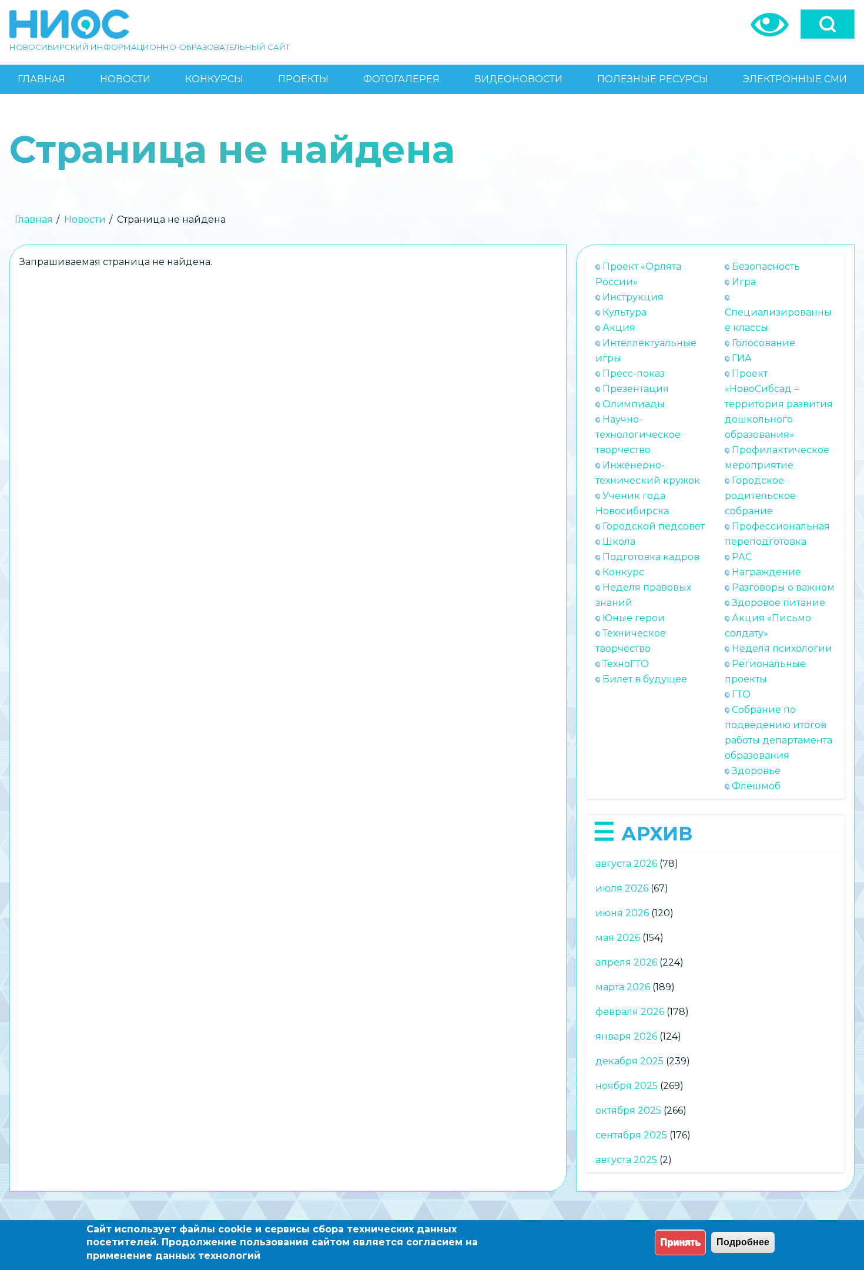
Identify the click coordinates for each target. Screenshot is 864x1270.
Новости (85, 219)
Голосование (763, 343)
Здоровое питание (778, 602)
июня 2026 (622, 913)
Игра (744, 281)
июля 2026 (621, 888)
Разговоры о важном (783, 587)
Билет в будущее (644, 679)
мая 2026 (617, 937)
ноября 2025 (626, 1085)
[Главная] (69, 24)
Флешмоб (756, 786)
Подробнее (742, 1242)
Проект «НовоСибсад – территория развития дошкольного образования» (779, 404)
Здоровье (756, 770)
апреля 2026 (626, 962)
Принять (680, 1242)
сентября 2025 (631, 1135)
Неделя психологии (782, 648)
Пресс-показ (633, 373)
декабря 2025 (629, 1061)
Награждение (766, 572)
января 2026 (626, 1036)
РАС (742, 556)
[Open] (828, 24)
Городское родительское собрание (760, 496)
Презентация (635, 388)
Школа (618, 541)
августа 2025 (626, 1159)
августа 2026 (626, 863)
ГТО (741, 694)
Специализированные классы (778, 320)
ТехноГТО (625, 663)
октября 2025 (628, 1110)
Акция (618, 327)
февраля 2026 (629, 1011)
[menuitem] (41, 79)
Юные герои (633, 618)
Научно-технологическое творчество (638, 434)
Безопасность (766, 266)
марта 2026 (622, 987)
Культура (624, 312)
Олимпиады (633, 404)
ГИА (742, 358)
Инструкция (633, 297)
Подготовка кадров (650, 556)
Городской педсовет (653, 526)
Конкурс (623, 572)
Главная (34, 219)
